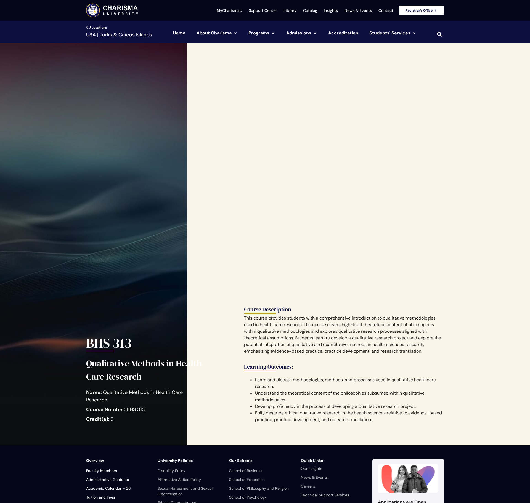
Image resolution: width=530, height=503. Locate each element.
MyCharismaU (229, 10)
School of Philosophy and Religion (259, 488)
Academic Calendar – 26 (108, 488)
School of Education (247, 479)
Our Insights (311, 468)
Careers (308, 486)
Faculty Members (101, 470)
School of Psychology (248, 497)
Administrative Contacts (107, 479)
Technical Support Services (325, 495)
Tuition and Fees (100, 497)
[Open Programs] (273, 33)
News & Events (358, 10)
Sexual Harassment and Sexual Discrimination (185, 491)
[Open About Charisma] (235, 33)
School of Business (245, 470)
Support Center (263, 10)
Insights (331, 10)
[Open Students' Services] (414, 33)
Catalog (310, 10)
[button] (439, 34)
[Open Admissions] (315, 33)
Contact (385, 10)
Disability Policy (172, 470)
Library (289, 10)
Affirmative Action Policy (179, 479)
